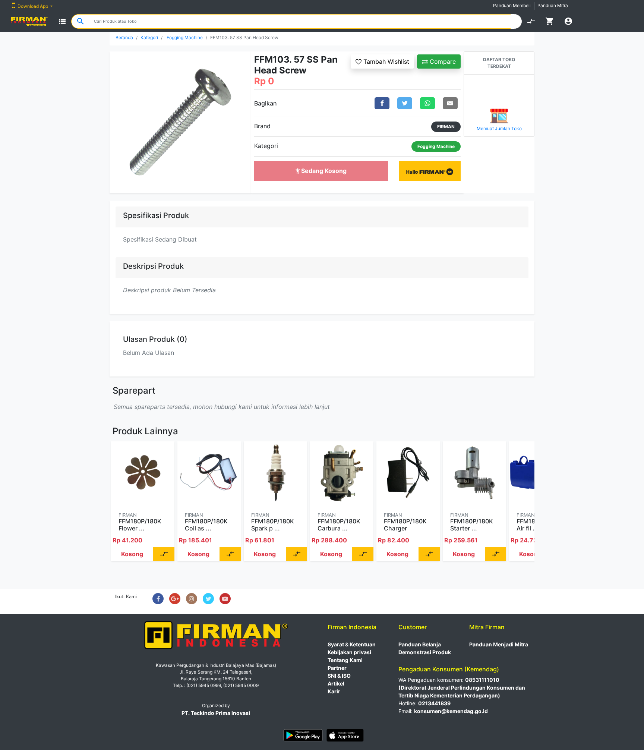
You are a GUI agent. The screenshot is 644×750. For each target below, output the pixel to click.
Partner (337, 668)
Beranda (124, 37)
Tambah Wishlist (385, 61)
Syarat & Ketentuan (352, 644)
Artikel (336, 683)
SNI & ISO (339, 675)
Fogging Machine (185, 37)
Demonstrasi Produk (424, 652)
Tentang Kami (345, 660)
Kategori (149, 37)
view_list (62, 21)
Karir (334, 691)
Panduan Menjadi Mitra (498, 644)
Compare (442, 61)
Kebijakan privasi (349, 652)
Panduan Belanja (419, 644)
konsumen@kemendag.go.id (451, 711)
